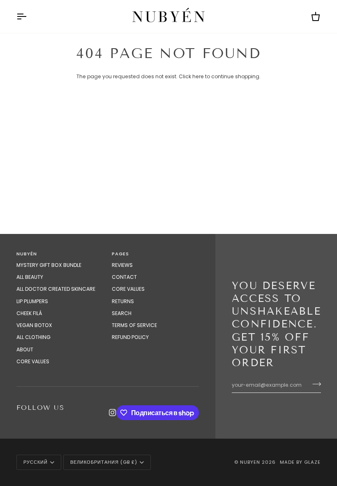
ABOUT (24, 349)
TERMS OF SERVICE (134, 325)
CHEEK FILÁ (29, 313)
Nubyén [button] (26, 253)
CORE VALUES (32, 361)
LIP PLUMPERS (32, 301)
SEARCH (122, 313)
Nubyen (250, 462)
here (198, 76)
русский (35, 462)
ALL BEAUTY (29, 276)
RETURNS (123, 301)
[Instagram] (112, 412)
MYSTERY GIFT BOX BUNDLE (48, 265)
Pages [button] (120, 253)
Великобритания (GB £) (103, 462)
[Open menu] (28, 16)
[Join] (314, 383)
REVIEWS (122, 265)
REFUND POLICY (130, 337)
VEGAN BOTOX (34, 325)
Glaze (312, 462)
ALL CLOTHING (33, 337)
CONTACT (124, 276)
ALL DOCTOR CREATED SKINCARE (55, 288)
